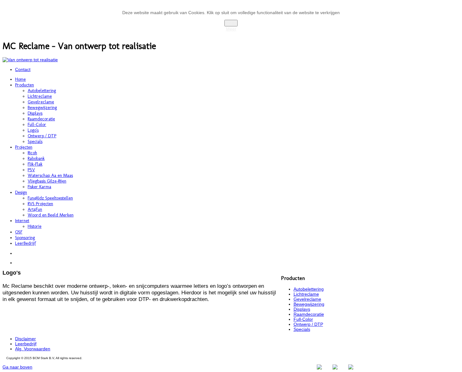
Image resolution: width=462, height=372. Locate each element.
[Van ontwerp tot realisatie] (30, 59)
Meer (231, 28)
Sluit (231, 23)
